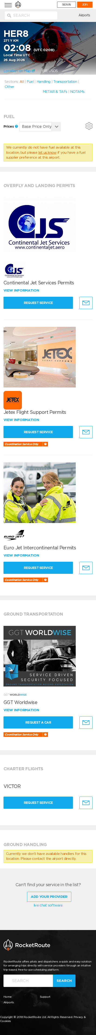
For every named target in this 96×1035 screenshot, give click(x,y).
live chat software (48, 905)
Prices (9, 126)
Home (7, 996)
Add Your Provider (49, 897)
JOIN (85, 4)
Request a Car (38, 722)
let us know (47, 152)
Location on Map (17, 71)
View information (21, 290)
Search (64, 981)
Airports (84, 15)
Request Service (38, 303)
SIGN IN (66, 4)
